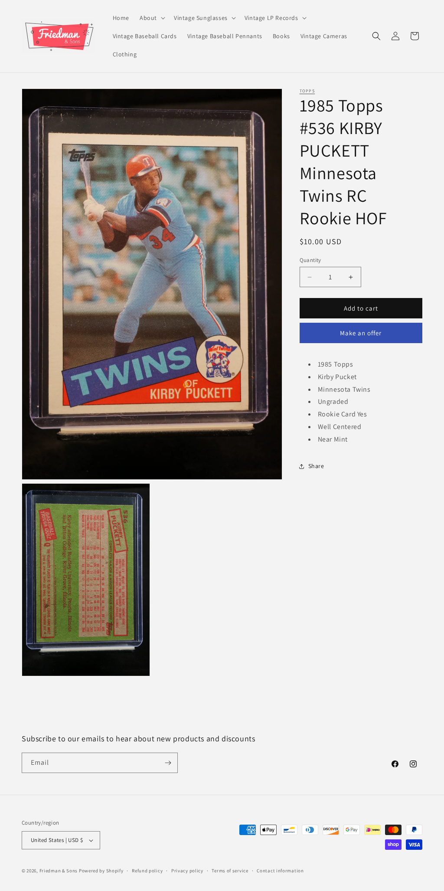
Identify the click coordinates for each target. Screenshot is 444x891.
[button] (151, 18)
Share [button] (316, 466)
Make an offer (361, 333)
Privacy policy (187, 871)
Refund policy (147, 871)
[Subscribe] (167, 763)
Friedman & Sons (58, 871)
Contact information (280, 871)
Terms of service (230, 871)
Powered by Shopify (101, 871)
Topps (307, 91)
